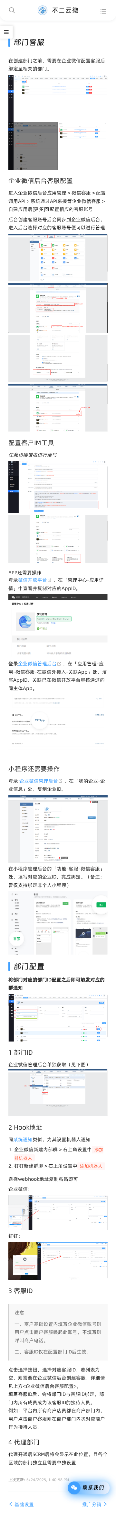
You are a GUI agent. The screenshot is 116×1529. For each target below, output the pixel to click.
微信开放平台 (35, 580)
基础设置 (23, 1504)
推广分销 (92, 1504)
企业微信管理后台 (40, 663)
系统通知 (23, 1139)
